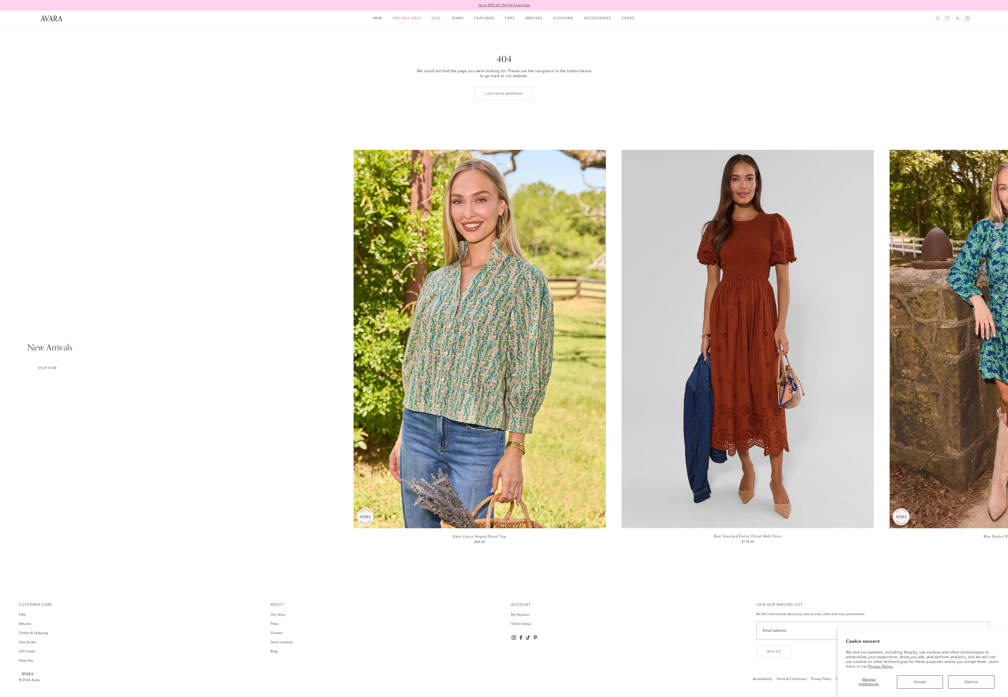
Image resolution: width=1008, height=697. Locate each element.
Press (275, 624)
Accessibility (762, 679)
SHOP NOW (47, 368)
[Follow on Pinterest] (535, 637)
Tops (510, 18)
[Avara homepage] (27, 673)
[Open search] (938, 18)
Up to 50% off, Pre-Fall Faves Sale (504, 5)
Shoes (628, 18)
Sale (436, 18)
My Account (520, 614)
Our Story (278, 614)
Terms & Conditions (791, 679)
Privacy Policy (880, 666)
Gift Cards (27, 651)
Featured (484, 18)
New (377, 18)
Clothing (563, 18)
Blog (274, 651)
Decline (971, 682)
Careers (277, 633)
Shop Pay (26, 660)
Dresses (534, 18)
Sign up (773, 651)
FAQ (22, 614)
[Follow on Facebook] (521, 637)
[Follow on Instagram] (514, 637)
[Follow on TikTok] (528, 637)
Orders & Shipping (33, 633)
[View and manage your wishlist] (947, 18)
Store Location (282, 642)
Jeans (458, 18)
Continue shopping (504, 93)
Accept (920, 682)
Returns (25, 624)
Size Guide (27, 642)
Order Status (521, 624)
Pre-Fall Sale (407, 18)
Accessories (597, 18)
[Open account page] (957, 18)
